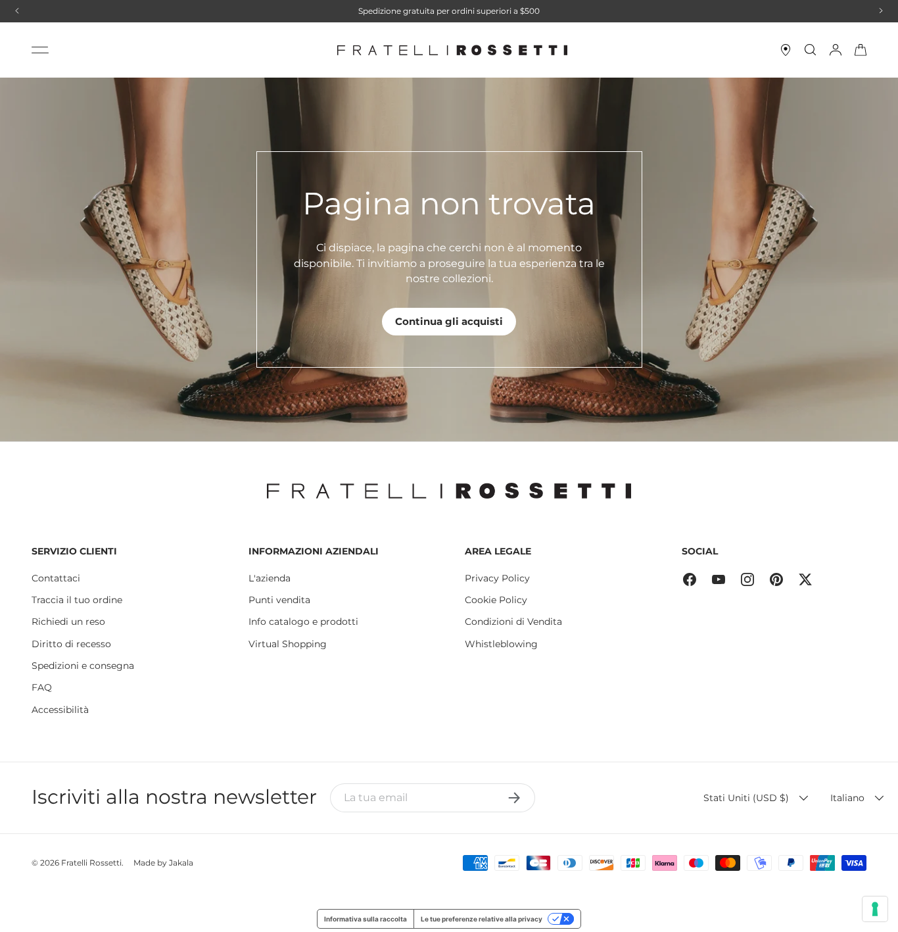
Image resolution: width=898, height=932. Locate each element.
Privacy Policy (497, 578)
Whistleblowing (501, 644)
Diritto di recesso (71, 644)
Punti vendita (279, 600)
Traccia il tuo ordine (77, 600)
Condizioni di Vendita (513, 621)
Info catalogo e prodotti (303, 621)
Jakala (181, 863)
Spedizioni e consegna (83, 666)
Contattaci (56, 578)
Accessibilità (60, 710)
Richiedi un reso (68, 621)
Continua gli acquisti (449, 321)
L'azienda (269, 578)
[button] (860, 49)
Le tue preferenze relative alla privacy (481, 919)
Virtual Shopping (287, 644)
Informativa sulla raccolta (365, 919)
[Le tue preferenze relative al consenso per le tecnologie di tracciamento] (875, 908)
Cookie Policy (496, 600)
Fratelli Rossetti (91, 863)
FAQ (42, 687)
